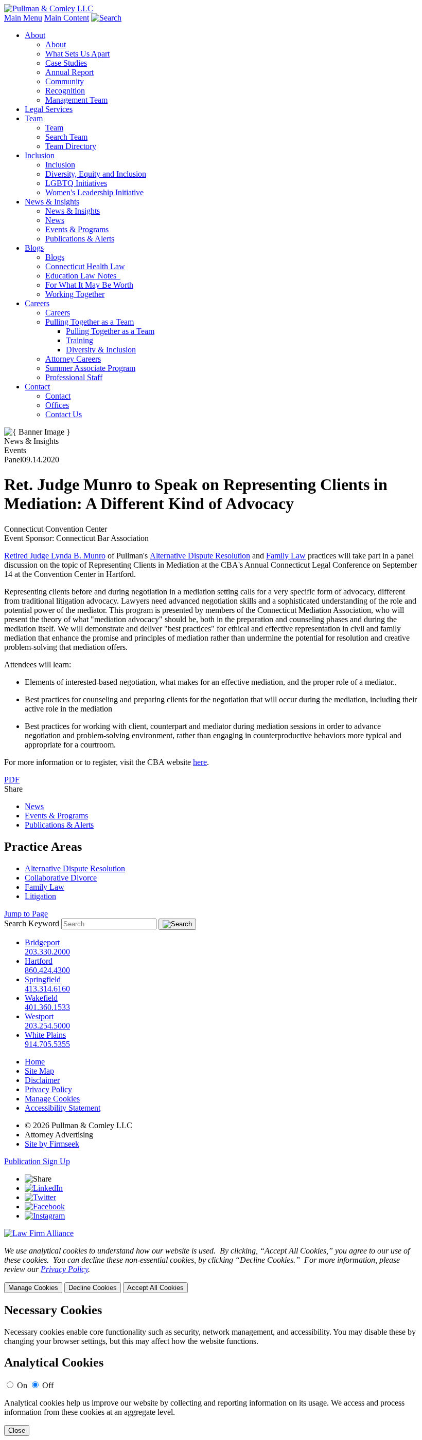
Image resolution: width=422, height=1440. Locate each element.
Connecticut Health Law (85, 266)
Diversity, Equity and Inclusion (95, 174)
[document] (211, 1369)
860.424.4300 (47, 970)
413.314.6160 (47, 988)
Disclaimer (42, 1080)
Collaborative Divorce (61, 877)
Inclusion (40, 155)
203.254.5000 (47, 1025)
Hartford (38, 961)
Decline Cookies (92, 1288)
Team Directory (70, 146)
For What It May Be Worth (89, 284)
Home (35, 1061)
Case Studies (66, 63)
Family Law (286, 555)
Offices (57, 405)
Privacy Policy (48, 1089)
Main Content (66, 17)
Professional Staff (73, 377)
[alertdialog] (211, 1369)
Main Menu (23, 17)
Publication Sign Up (37, 1161)
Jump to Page (26, 913)
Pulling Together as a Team (89, 321)
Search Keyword (31, 923)
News (54, 220)
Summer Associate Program (90, 368)
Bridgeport (42, 942)
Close (16, 1430)
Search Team (66, 137)
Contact (37, 386)
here (200, 762)
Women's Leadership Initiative (94, 192)
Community (64, 81)
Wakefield (41, 998)
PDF (12, 779)
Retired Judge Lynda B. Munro (55, 555)
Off (48, 1385)
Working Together (74, 294)
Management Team (76, 100)
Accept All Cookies (155, 1288)
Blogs (34, 248)
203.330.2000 (47, 951)
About (35, 35)
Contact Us (63, 414)
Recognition (65, 90)
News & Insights (52, 201)
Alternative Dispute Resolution (200, 555)
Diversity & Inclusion (101, 349)
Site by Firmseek (52, 1143)
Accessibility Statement (62, 1108)
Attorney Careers (73, 358)
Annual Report (69, 72)
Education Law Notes (82, 275)
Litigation (40, 896)
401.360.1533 (47, 1007)
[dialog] (211, 1269)
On (22, 1385)
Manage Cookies (52, 1098)
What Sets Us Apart (77, 53)
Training (79, 340)
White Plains (45, 1035)
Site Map (39, 1071)
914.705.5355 (47, 1044)
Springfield (43, 979)
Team (34, 118)
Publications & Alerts (79, 238)
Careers (37, 303)
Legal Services (49, 109)
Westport (39, 1016)
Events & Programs (77, 229)
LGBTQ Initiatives (76, 183)
